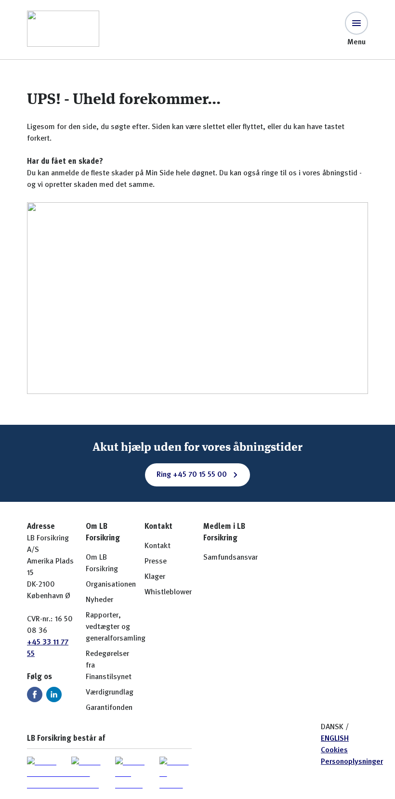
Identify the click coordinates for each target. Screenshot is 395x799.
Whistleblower (168, 592)
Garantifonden (109, 708)
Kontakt (158, 546)
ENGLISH (335, 739)
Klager (155, 577)
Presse (156, 561)
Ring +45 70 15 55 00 (192, 475)
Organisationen (111, 585)
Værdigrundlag (109, 692)
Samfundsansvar (230, 558)
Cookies (334, 750)
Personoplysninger (352, 762)
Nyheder (99, 600)
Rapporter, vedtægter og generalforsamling (115, 627)
